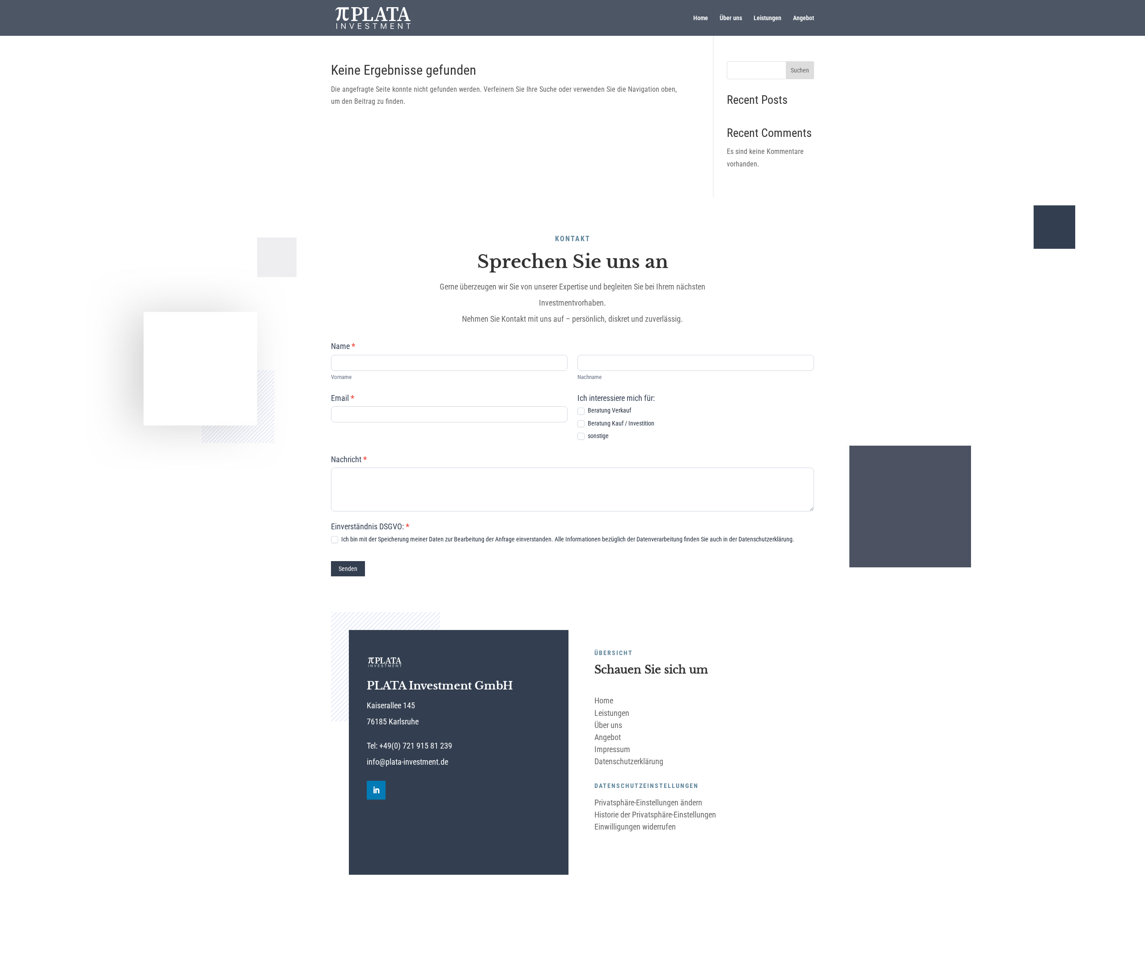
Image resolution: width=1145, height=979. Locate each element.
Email (342, 398)
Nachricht (349, 459)
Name (343, 346)
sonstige (597, 435)
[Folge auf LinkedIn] (376, 790)
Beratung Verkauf (608, 410)
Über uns (731, 18)
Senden (348, 568)
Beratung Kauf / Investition (620, 423)
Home (700, 18)
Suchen (800, 70)
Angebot (803, 18)
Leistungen (767, 18)
